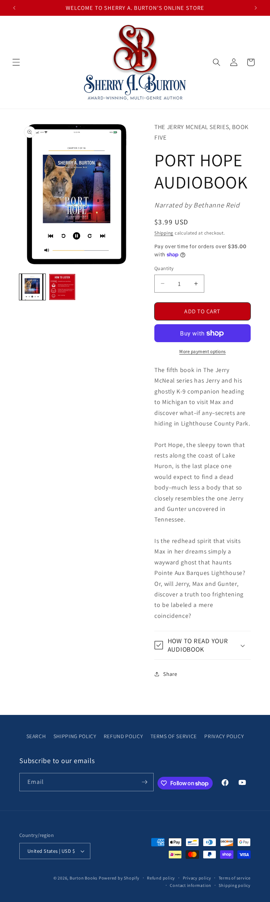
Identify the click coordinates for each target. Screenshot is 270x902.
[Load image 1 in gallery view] (32, 287)
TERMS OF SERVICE (173, 736)
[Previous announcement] (14, 7)
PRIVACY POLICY (224, 736)
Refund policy (161, 878)
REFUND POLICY (123, 736)
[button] (16, 62)
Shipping (163, 233)
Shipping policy (235, 885)
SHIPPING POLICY (74, 736)
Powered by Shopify (119, 878)
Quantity (164, 268)
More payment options (202, 351)
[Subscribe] (144, 782)
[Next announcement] (255, 7)
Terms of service (235, 878)
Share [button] (170, 673)
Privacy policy (197, 878)
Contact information (190, 885)
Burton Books (83, 878)
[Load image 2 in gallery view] (62, 287)
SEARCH (36, 736)
